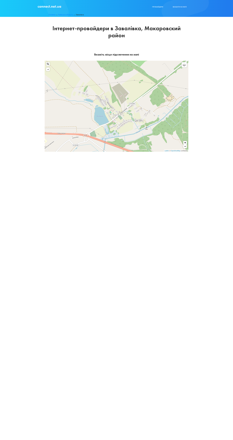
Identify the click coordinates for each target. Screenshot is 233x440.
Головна (52, 15)
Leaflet (167, 151)
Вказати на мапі (180, 7)
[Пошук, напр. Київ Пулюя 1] (48, 64)
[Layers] (184, 64)
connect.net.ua (49, 6)
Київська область (65, 15)
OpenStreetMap (175, 151)
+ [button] (185, 142)
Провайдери (157, 7)
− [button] (185, 146)
